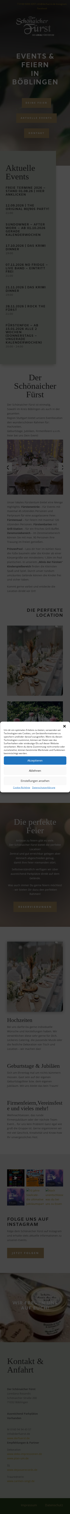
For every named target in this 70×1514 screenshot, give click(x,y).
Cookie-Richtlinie (21, 787)
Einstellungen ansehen (35, 781)
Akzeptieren (35, 760)
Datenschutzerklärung (43, 787)
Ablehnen (35, 770)
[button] (64, 726)
